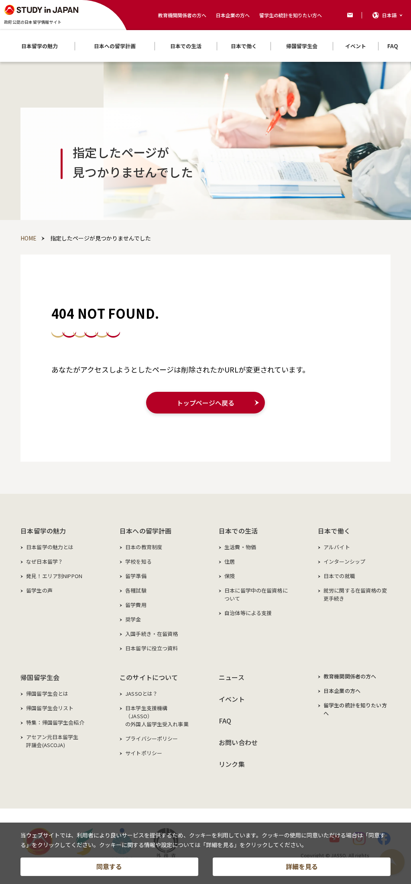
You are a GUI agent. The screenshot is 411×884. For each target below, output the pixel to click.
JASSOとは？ (141, 693)
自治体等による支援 (248, 613)
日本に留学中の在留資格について (256, 594)
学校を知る (138, 561)
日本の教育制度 (143, 547)
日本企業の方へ (233, 15)
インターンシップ (344, 561)
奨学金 (133, 619)
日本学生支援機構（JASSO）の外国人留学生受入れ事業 (157, 716)
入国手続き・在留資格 (151, 634)
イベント (232, 699)
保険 (229, 576)
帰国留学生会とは (47, 693)
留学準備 (135, 576)
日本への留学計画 (145, 531)
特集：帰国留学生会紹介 (55, 722)
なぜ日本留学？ (44, 561)
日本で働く (334, 531)
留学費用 (135, 605)
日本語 (389, 15)
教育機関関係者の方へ (182, 15)
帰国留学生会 (39, 677)
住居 (229, 561)
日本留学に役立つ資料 (151, 648)
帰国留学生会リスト (49, 708)
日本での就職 (339, 576)
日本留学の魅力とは (49, 547)
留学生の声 (39, 590)
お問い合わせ (238, 742)
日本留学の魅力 (43, 531)
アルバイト (337, 547)
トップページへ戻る (205, 402)
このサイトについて (149, 677)
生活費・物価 (240, 547)
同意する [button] (109, 866)
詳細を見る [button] (302, 866)
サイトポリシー (143, 753)
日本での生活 (238, 531)
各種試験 (135, 590)
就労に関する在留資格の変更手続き (355, 594)
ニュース (231, 677)
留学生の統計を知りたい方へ (290, 15)
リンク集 (232, 764)
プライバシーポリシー (151, 738)
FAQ (225, 720)
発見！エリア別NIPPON (54, 576)
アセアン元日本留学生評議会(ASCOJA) (52, 741)
